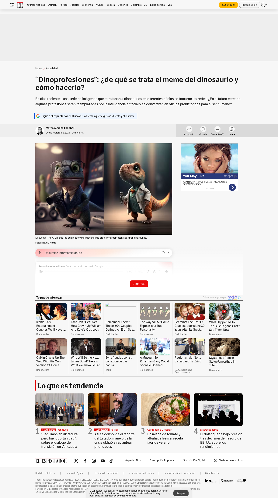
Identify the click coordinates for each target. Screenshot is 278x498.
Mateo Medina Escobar (60, 128)
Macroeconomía (209, 429)
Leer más (139, 283)
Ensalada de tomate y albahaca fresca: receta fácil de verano (165, 438)
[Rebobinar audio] (148, 271)
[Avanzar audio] (154, 271)
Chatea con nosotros (231, 460)
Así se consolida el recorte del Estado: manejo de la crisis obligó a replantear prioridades (114, 440)
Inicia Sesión (249, 4)
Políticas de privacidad (106, 473)
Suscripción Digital (194, 460)
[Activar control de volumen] (166, 271)
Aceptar (181, 493)
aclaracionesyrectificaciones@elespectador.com (148, 486)
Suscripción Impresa (162, 460)
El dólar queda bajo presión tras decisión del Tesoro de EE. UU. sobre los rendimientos (221, 440)
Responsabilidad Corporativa (179, 473)
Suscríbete (228, 4)
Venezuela (62, 429)
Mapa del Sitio (132, 460)
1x (160, 271)
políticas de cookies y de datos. (121, 495)
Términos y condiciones (141, 473)
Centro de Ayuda (75, 473)
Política (115, 429)
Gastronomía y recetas (159, 429)
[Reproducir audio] (41, 271)
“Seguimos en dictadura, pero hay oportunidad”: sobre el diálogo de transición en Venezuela (59, 440)
